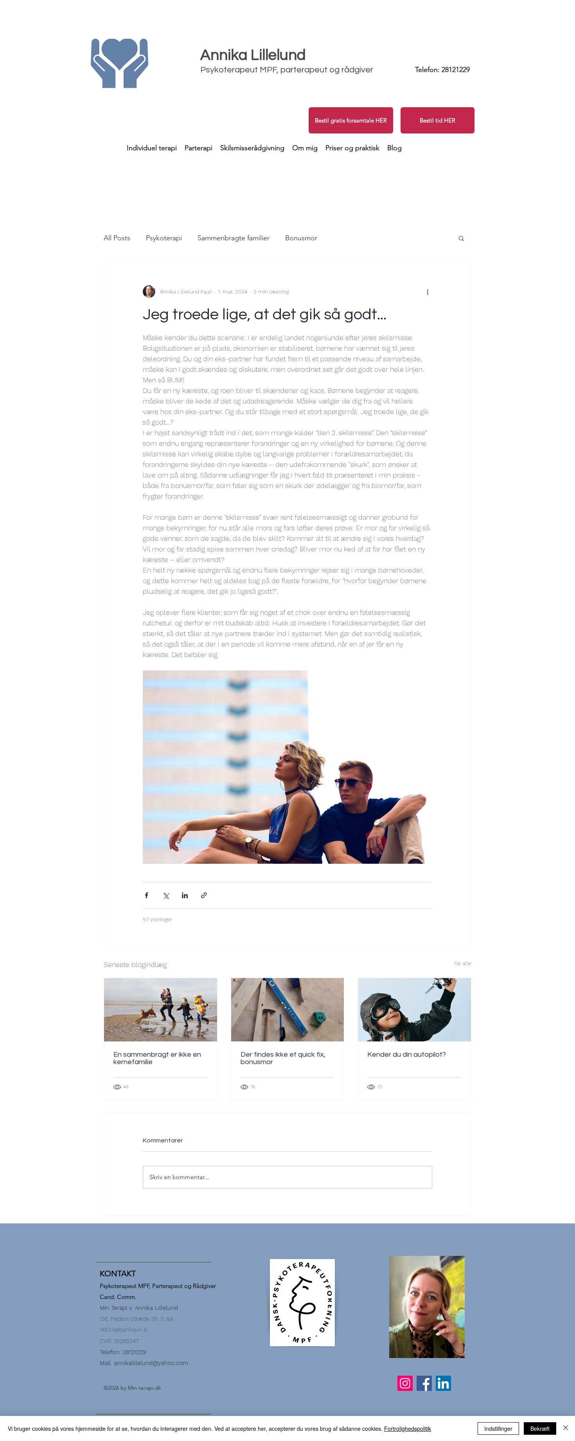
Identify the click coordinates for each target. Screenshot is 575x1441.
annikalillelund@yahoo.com (151, 1363)
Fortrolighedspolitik (407, 1428)
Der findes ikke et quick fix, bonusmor (283, 1058)
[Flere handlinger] (427, 291)
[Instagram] (405, 1383)
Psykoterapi (164, 238)
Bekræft (540, 1428)
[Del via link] (204, 895)
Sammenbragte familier (234, 238)
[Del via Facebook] (146, 895)
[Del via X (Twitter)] (165, 895)
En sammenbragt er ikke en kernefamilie (157, 1058)
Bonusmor (301, 238)
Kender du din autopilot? (406, 1054)
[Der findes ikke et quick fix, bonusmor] (287, 1009)
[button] (152, 147)
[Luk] (565, 1428)
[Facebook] (424, 1383)
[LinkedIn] (443, 1383)
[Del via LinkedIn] (185, 895)
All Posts (117, 238)
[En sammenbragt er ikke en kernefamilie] (160, 1009)
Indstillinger (498, 1428)
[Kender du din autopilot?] (414, 1009)
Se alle (463, 963)
